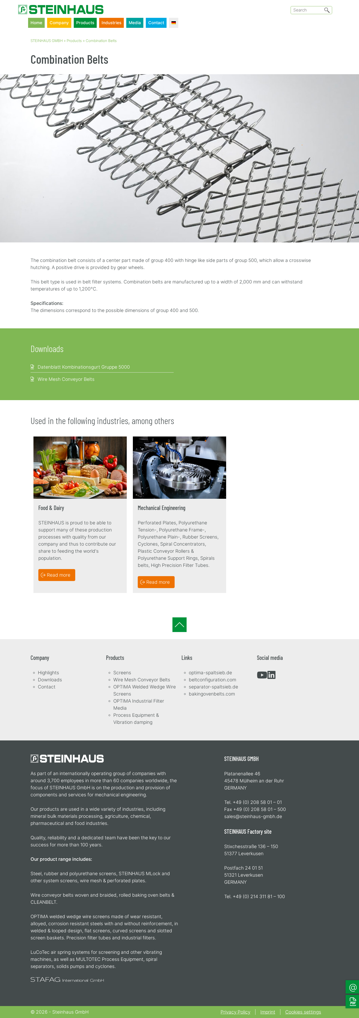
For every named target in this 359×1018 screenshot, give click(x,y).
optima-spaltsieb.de (210, 672)
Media (135, 22)
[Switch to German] (173, 23)
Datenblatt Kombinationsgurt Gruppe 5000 (84, 367)
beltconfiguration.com (212, 680)
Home (36, 22)
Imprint (267, 1012)
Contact (156, 22)
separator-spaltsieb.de (213, 687)
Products (85, 22)
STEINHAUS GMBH (47, 40)
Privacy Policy (235, 1012)
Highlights (48, 672)
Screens (122, 672)
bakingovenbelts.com (212, 694)
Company (59, 22)
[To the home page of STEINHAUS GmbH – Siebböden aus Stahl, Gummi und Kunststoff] (61, 6)
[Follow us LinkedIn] (271, 677)
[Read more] (80, 440)
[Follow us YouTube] (262, 677)
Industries (111, 22)
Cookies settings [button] (303, 1012)
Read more (58, 575)
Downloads (50, 680)
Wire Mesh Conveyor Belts (66, 379)
